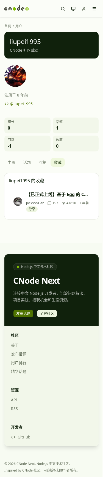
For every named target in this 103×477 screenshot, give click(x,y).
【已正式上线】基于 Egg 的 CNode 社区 (58, 194)
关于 (15, 345)
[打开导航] (94, 8)
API (14, 399)
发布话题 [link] (23, 313)
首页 (7, 26)
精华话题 (18, 371)
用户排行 (18, 362)
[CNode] (16, 8)
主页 (11, 162)
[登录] (83, 9)
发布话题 (18, 353)
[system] (73, 8)
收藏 (58, 162)
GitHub (24, 437)
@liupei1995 (21, 103)
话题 (27, 162)
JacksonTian (35, 203)
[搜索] (63, 8)
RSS (14, 408)
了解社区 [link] (47, 313)
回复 (42, 162)
